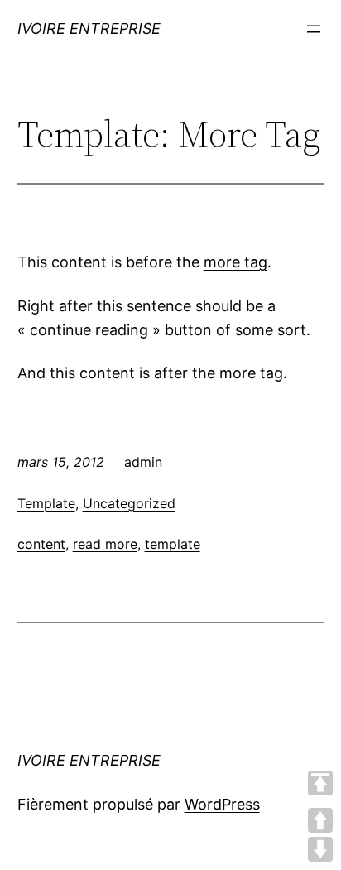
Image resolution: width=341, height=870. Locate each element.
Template (46, 503)
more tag (235, 262)
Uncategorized (129, 503)
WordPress (222, 804)
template (172, 544)
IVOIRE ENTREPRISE (89, 28)
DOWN (320, 849)
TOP (320, 783)
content (41, 544)
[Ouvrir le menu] (314, 29)
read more (105, 544)
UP (320, 820)
